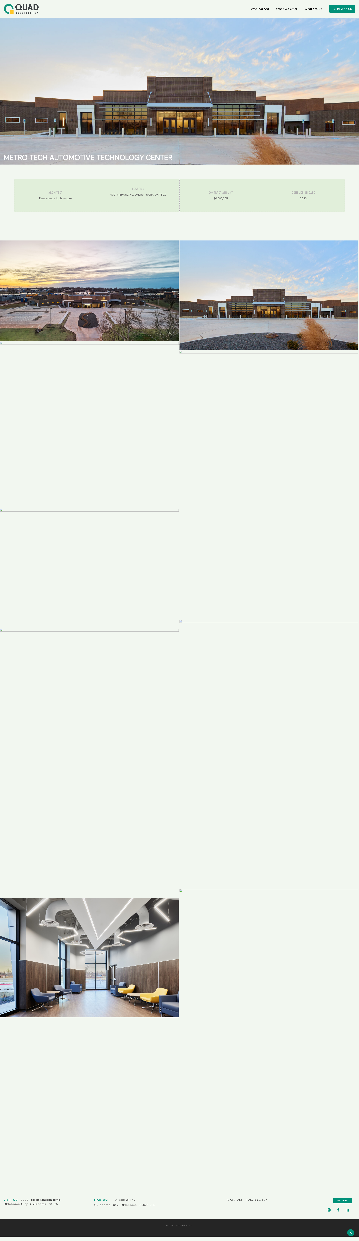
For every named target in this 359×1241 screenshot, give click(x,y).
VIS (6, 1200)
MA (96, 1200)
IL (100, 1200)
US (15, 1200)
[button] (342, 1200)
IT (10, 1200)
